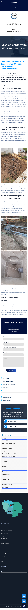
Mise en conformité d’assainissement (9, 528)
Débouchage (4, 541)
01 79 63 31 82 (12, 421)
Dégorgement (4, 538)
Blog (2, 561)
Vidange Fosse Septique (6, 530)
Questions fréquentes (6, 543)
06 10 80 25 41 (12, 426)
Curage (2, 536)
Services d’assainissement (7, 553)
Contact (3, 556)
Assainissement (4, 533)
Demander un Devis (5, 559)
